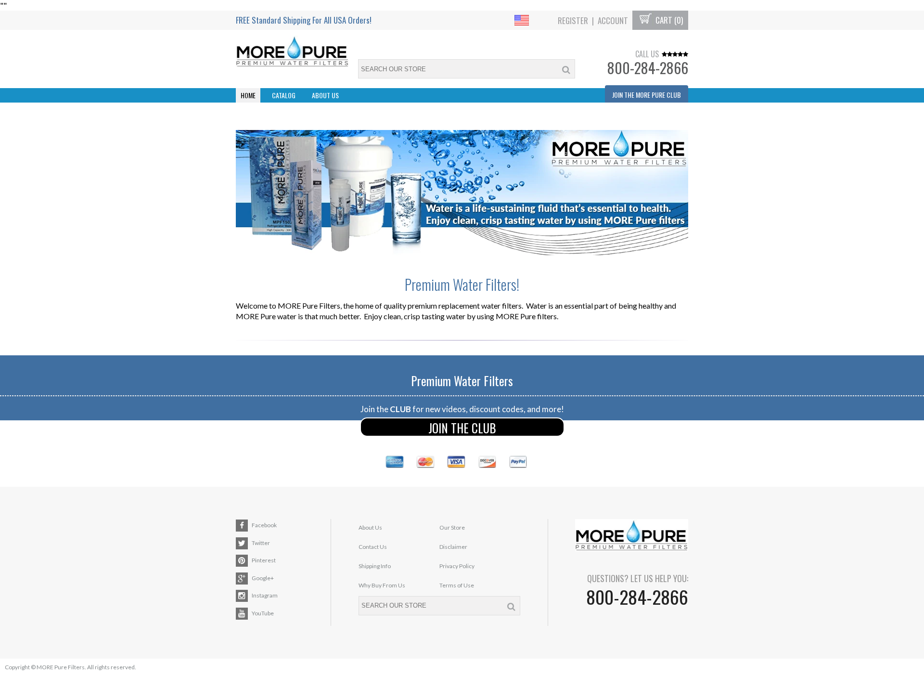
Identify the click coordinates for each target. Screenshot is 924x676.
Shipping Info (375, 566)
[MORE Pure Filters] (292, 52)
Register (573, 20)
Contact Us (373, 546)
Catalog (283, 95)
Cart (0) (668, 20)
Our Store (452, 527)
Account (613, 20)
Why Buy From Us (382, 585)
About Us (325, 95)
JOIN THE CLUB (462, 428)
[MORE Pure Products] (462, 192)
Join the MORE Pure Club (646, 95)
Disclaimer (453, 546)
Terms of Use (456, 585)
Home (248, 95)
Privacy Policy (457, 566)
